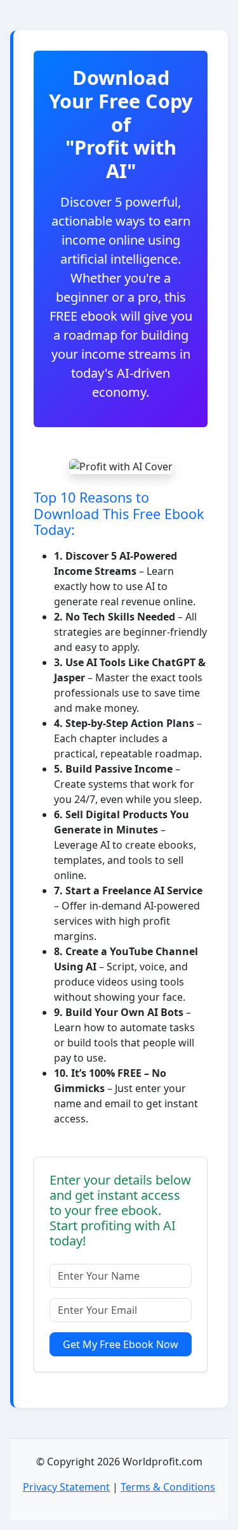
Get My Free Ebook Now (120, 1344)
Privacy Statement (66, 1487)
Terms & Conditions (168, 1487)
